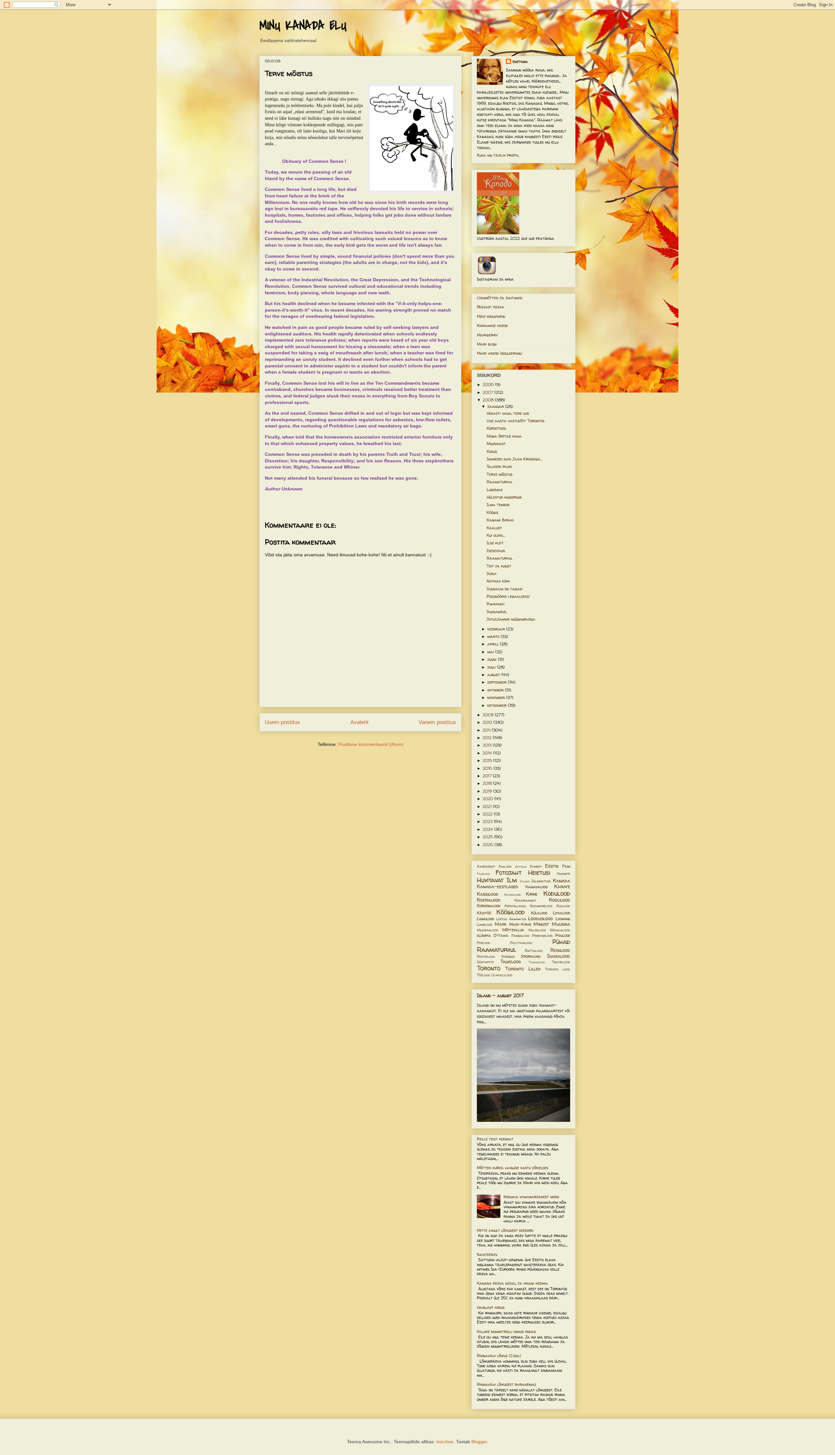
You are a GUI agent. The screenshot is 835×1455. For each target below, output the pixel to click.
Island (525, 881)
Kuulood (563, 906)
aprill (493, 644)
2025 (488, 837)
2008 (489, 400)
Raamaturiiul (499, 482)
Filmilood (483, 874)
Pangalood (520, 935)
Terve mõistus (499, 474)
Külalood (539, 913)
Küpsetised (496, 428)
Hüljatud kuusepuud (504, 497)
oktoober (496, 690)
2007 (488, 392)
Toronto (488, 968)
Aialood (505, 866)
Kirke (532, 894)
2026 (488, 844)
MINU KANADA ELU (303, 26)
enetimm (519, 61)
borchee (444, 1441)
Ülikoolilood (501, 975)
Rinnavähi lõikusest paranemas (506, 1384)
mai (491, 652)
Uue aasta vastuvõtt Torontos (515, 421)
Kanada (561, 880)
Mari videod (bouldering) (499, 353)
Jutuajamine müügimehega (511, 619)
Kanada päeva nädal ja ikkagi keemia (512, 1283)
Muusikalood (487, 930)
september (497, 682)
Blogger (479, 1441)
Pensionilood (542, 935)
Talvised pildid (499, 466)
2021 (488, 806)
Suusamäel (497, 611)
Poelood (483, 942)
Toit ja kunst (499, 566)
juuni (492, 659)
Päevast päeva (490, 307)
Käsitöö (484, 913)
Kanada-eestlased (497, 886)
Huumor (563, 873)
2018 (488, 783)
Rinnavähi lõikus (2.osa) (499, 1355)
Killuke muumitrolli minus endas (506, 1331)
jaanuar (496, 406)
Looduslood (540, 918)
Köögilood (510, 912)
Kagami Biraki (500, 520)
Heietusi (539, 872)
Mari (500, 924)
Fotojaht (508, 872)
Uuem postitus (282, 722)
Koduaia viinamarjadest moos (531, 1197)
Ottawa (501, 935)
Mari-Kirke (520, 924)
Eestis (551, 866)
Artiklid (521, 866)
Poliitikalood (521, 942)
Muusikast (496, 443)
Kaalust (494, 528)
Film (566, 866)
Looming (562, 918)
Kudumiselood (541, 906)
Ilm (512, 880)
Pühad (561, 941)
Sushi (491, 573)
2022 (488, 814)
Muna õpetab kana (504, 436)
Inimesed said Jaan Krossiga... (514, 459)
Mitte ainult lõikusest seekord (505, 1230)
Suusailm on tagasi (505, 589)
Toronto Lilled (523, 969)
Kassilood (487, 894)
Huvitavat (490, 880)
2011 (487, 730)
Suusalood (558, 956)
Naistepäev (487, 1254)
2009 (489, 715)
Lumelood (485, 924)
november (496, 697)
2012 (488, 737)
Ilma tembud (498, 504)
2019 (488, 791)
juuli (492, 667)
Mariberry (487, 335)
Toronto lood (557, 969)
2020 (488, 798)
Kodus (492, 451)
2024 (488, 829)
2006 (489, 384)
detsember (497, 705)
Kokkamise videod (492, 325)
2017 (488, 776)
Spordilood (530, 956)
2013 (488, 745)
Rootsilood (486, 956)
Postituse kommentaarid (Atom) (370, 744)
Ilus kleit (495, 543)
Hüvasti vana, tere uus (508, 413)
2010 (488, 722)
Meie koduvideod (491, 316)
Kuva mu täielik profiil (498, 155)
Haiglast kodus (491, 1307)
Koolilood (559, 900)
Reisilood (560, 950)
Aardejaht (486, 866)
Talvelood (510, 961)
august (494, 674)
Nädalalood (560, 930)
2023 (488, 821)
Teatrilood (561, 962)
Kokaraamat (525, 900)
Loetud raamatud (511, 919)
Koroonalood (488, 905)
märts (494, 636)
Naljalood (537, 930)
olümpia (484, 935)
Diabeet (536, 866)
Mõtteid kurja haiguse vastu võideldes (512, 1167)
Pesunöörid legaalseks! (508, 596)
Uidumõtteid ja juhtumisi (500, 298)
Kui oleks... (496, 535)
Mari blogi (487, 344)
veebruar (496, 629)
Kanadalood (536, 887)
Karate (562, 886)
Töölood (483, 975)
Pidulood (562, 935)
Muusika (561, 924)
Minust (541, 924)
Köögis (492, 512)
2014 (488, 753)
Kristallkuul (515, 906)
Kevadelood (512, 894)
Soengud (508, 956)
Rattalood (534, 950)
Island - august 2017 (500, 995)
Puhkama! (496, 604)
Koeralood (489, 900)
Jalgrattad (541, 881)
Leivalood (561, 913)
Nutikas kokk (498, 581)
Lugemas (495, 489)
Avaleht (359, 722)
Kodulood (556, 893)
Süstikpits (485, 962)
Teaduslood (536, 962)
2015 (488, 760)
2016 (488, 768)
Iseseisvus (496, 550)
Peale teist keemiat (495, 1139)
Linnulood (485, 918)
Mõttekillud (513, 930)
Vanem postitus (437, 722)
